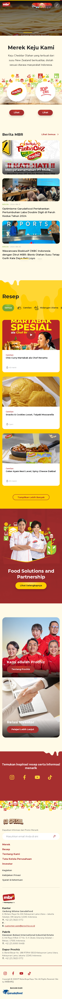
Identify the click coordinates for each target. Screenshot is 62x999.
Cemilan (27, 306)
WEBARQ (9, 980)
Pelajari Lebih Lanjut (23, 727)
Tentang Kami (11, 852)
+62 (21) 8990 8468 (15, 942)
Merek (6, 843)
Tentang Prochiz (21, 667)
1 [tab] (22, 257)
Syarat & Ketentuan (12, 878)
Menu (57, 5)
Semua (8, 306)
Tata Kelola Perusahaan (17, 857)
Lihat (16, 111)
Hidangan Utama (49, 306)
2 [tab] (31, 257)
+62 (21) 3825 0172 (14, 918)
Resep (6, 847)
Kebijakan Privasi (11, 873)
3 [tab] (40, 257)
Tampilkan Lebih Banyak (31, 496)
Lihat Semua (48, 133)
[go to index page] (6, 5)
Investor (7, 862)
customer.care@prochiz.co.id (20, 924)
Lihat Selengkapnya (31, 584)
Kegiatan (7, 869)
